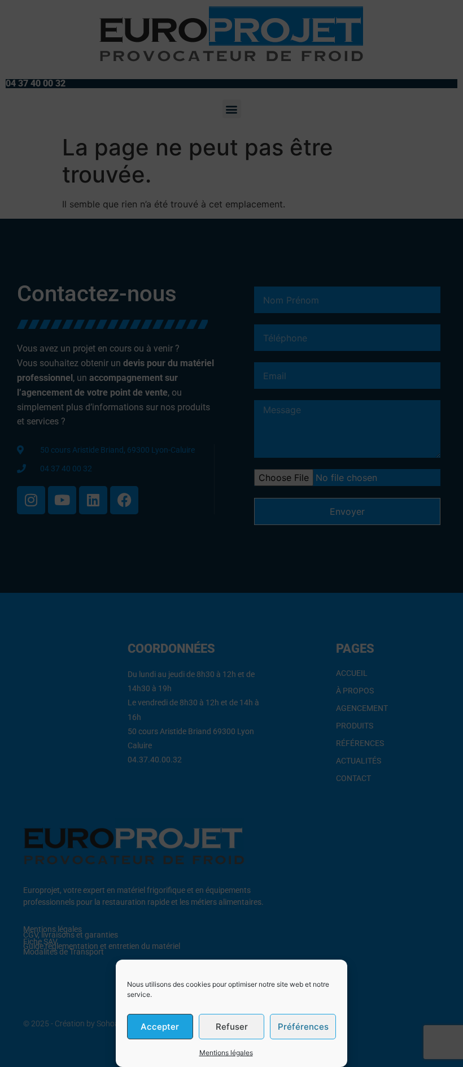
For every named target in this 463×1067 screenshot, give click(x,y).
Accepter (160, 1026)
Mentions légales (226, 1052)
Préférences (303, 1026)
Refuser (232, 1026)
